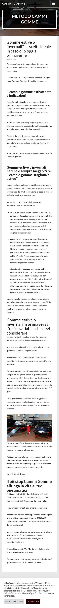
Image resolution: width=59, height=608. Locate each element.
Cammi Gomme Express (30, 446)
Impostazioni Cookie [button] (14, 601)
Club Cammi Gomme (31, 562)
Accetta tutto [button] (33, 601)
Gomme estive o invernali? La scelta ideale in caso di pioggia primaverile (29, 49)
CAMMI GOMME (13, 3)
